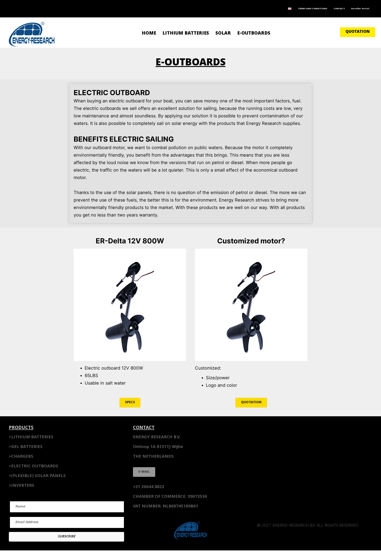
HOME (149, 33)
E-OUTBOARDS (253, 33)
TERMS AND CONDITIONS (312, 9)
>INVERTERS (21, 485)
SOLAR (223, 33)
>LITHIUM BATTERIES (31, 437)
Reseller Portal (360, 9)
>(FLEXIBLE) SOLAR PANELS (37, 476)
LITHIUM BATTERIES (185, 33)
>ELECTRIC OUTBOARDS (33, 466)
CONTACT (339, 9)
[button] (357, 32)
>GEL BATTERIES (26, 447)
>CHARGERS (21, 456)
